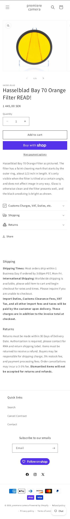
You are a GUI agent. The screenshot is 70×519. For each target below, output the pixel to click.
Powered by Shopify (39, 505)
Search (11, 407)
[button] (7, 7)
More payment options (35, 154)
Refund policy (58, 505)
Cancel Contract (17, 416)
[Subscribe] (53, 448)
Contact (12, 424)
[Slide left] (27, 78)
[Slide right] (43, 78)
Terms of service (45, 511)
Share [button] (10, 236)
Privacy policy (27, 511)
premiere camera (20, 505)
